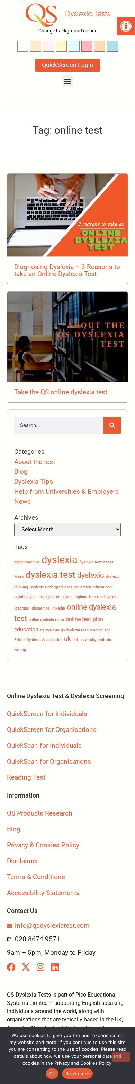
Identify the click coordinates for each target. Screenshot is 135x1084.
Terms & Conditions (36, 877)
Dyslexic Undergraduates (51, 587)
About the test (34, 462)
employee (46, 597)
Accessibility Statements (43, 893)
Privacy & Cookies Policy (43, 845)
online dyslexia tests (46, 620)
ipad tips (21, 608)
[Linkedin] (55, 967)
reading (96, 630)
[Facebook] (11, 967)
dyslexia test (50, 574)
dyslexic (90, 575)
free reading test (103, 597)
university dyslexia (95, 640)
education (82, 587)
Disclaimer (22, 861)
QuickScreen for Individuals (47, 714)
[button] (126, 26)
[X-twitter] (25, 967)
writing (20, 650)
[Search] (112, 425)
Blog (21, 471)
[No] (121, 1057)
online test (78, 619)
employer (64, 597)
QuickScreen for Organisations (52, 730)
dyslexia (60, 560)
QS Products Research (39, 813)
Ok (52, 1073)
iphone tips (40, 608)
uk (67, 639)
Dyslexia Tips (33, 482)
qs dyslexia (49, 630)
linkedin (58, 608)
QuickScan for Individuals (44, 746)
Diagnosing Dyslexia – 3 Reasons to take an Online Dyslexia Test (67, 270)
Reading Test (26, 777)
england (80, 597)
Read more (77, 1073)
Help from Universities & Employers (66, 492)
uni (75, 640)
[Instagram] (40, 967)
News (22, 502)
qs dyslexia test (74, 630)
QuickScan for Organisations (49, 761)
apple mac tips (27, 562)
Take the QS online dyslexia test (60, 392)
